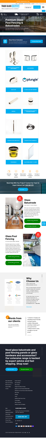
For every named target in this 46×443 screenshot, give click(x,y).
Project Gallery (8, 386)
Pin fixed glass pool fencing (13, 262)
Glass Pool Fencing (9, 382)
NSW (25, 432)
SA (29, 432)
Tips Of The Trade (27, 3)
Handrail (16, 394)
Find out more (29, 306)
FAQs (16, 3)
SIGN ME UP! (22, 417)
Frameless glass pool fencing (13, 256)
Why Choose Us (8, 384)
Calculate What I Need (36, 41)
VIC (27, 432)
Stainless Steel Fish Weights (20, 404)
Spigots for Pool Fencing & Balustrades (22, 388)
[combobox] (23, 11)
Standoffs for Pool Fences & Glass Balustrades (24, 390)
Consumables (17, 400)
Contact (33, 3)
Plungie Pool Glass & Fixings (20, 386)
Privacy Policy (8, 420)
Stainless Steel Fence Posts (20, 398)
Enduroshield (21, 3)
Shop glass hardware (25, 369)
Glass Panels (17, 384)
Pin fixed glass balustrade (31, 226)
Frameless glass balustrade (32, 220)
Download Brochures (9, 416)
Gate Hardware (17, 382)
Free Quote (22, 189)
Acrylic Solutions (18, 380)
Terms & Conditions (9, 422)
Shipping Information (9, 412)
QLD (23, 432)
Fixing (16, 396)
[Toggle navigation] (43, 7)
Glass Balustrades (8, 380)
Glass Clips (17, 392)
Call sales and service (28, 7)
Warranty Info (7, 410)
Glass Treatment (18, 402)
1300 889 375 (29, 185)
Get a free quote (10, 369)
